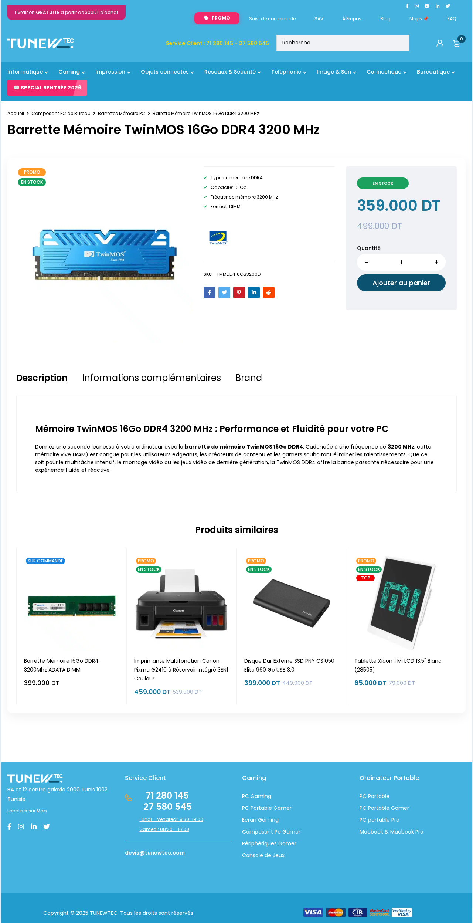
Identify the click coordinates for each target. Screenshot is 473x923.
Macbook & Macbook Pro (391, 831)
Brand (248, 377)
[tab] (42, 377)
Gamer (399, 808)
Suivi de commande (272, 19)
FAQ (452, 19)
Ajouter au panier (401, 282)
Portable (378, 808)
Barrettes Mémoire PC (121, 113)
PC (363, 808)
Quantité (369, 248)
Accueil (15, 113)
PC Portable (374, 796)
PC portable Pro (379, 820)
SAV (318, 19)
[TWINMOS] (218, 238)
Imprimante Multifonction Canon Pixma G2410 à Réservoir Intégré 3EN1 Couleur (181, 669)
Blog (385, 19)
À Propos (351, 19)
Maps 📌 (419, 19)
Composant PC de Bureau (61, 113)
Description (42, 377)
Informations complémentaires (151, 377)
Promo (221, 18)
